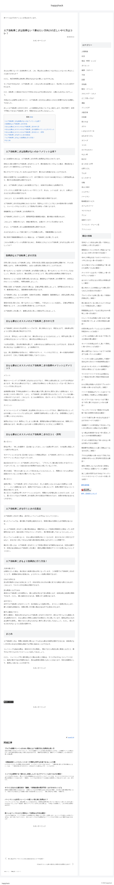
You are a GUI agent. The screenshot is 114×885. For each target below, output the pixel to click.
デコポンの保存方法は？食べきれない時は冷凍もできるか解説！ (96, 441)
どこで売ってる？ (88, 98)
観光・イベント (87, 89)
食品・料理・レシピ (89, 61)
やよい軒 (85, 154)
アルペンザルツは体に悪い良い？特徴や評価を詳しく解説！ (96, 296)
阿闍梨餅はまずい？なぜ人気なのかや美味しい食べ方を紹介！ (96, 312)
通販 (83, 103)
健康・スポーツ (9, 701)
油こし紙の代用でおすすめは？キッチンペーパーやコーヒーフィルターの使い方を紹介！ (96, 476)
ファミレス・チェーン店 (90, 225)
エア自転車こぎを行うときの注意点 (17, 135)
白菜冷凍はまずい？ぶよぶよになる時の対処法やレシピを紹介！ (96, 330)
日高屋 (84, 117)
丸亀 (83, 182)
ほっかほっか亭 (87, 164)
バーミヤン (86, 197)
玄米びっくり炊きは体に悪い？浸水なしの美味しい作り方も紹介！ (96, 244)
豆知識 (84, 84)
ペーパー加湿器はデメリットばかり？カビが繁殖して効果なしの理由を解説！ (96, 393)
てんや (84, 173)
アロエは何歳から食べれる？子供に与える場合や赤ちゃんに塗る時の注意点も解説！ (96, 458)
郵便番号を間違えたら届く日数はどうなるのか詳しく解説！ (96, 449)
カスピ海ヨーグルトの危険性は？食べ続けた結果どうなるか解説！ (96, 266)
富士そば (85, 122)
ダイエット (86, 66)
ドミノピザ (86, 108)
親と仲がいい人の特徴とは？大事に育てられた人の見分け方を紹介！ (96, 289)
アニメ (84, 215)
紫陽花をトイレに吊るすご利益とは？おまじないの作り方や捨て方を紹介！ (96, 251)
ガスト (84, 126)
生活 (83, 56)
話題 (83, 80)
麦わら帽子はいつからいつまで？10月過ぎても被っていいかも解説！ (96, 352)
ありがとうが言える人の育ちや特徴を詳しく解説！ (96, 281)
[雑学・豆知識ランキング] (86, 491)
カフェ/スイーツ (87, 206)
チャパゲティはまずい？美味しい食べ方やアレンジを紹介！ (96, 274)
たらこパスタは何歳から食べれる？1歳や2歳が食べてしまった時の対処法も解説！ (96, 321)
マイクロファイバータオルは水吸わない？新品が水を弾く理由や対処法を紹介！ (95, 377)
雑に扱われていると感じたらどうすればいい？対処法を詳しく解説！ (96, 304)
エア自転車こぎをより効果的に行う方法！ (20, 137)
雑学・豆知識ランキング (89, 493)
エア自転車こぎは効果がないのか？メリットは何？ (23, 121)
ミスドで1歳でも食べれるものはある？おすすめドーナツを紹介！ (96, 419)
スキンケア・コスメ (89, 94)
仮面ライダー (86, 220)
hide (31, 117)
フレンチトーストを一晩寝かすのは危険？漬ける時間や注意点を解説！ (95, 411)
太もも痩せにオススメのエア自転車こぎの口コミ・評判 (24, 132)
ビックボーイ (86, 178)
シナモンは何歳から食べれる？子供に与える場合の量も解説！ (96, 337)
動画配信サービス (88, 201)
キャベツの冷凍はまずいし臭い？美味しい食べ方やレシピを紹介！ (96, 345)
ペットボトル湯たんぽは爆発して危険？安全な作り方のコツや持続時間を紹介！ (96, 360)
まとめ (8, 140)
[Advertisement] (39, 54)
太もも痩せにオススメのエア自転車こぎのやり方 (22, 127)
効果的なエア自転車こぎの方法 (16, 124)
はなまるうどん (87, 136)
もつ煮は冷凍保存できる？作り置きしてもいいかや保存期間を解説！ (96, 434)
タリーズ (85, 140)
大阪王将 (85, 112)
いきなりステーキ (88, 131)
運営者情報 (85, 485)
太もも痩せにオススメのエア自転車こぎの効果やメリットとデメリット (29, 129)
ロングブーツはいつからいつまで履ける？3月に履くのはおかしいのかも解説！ (95, 402)
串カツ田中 (86, 187)
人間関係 (85, 51)
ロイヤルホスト (87, 150)
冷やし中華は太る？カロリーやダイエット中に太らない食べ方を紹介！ (96, 259)
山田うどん (86, 168)
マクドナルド (86, 211)
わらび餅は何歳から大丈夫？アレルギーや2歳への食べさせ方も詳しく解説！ (96, 385)
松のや (84, 159)
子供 (83, 75)
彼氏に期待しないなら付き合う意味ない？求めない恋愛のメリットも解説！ (95, 467)
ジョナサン (86, 192)
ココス (84, 145)
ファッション (86, 229)
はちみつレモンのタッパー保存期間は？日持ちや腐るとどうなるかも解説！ (96, 368)
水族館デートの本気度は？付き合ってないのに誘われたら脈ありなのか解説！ (96, 426)
